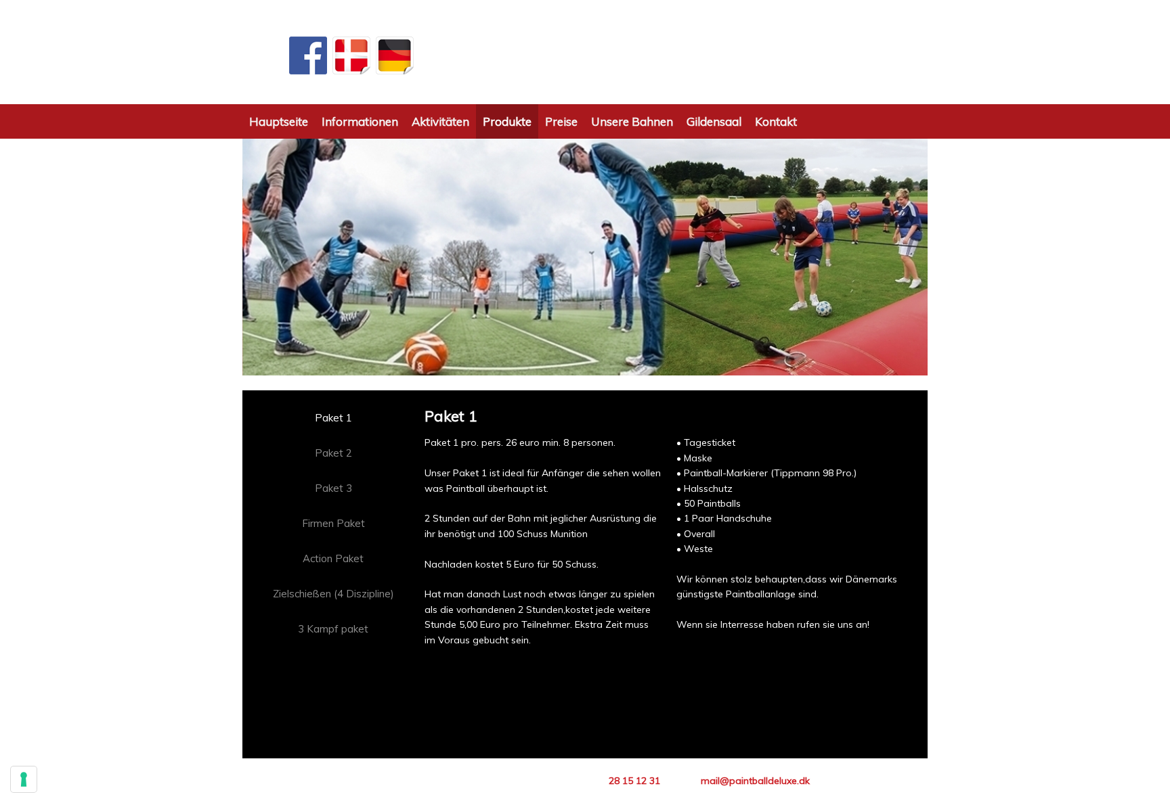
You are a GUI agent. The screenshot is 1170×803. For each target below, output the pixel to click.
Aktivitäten (440, 121)
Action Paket (333, 558)
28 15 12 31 (634, 781)
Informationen (360, 121)
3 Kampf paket (333, 628)
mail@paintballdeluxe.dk (755, 781)
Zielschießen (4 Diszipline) (333, 593)
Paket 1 (333, 417)
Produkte (507, 121)
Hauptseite (278, 121)
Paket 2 (333, 452)
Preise (561, 121)
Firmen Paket (333, 523)
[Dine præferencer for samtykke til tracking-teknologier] (24, 779)
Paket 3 (333, 488)
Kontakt (776, 121)
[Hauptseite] (584, 52)
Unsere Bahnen (632, 121)
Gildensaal (714, 121)
